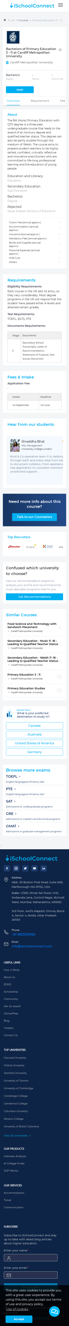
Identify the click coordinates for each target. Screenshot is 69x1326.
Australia (35, 734)
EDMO (7, 984)
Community (11, 999)
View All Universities (16, 1135)
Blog (6, 1021)
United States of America (34, 743)
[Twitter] (25, 868)
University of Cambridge (18, 1088)
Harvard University (15, 1058)
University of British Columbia (21, 1126)
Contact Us (11, 1035)
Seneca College (13, 1119)
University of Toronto (16, 1080)
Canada (34, 726)
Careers (8, 1028)
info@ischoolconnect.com (32, 946)
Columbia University (16, 1111)
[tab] (13, 100)
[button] (54, 1311)
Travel (7, 1200)
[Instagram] (16, 868)
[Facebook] (7, 868)
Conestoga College (16, 1096)
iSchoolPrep (11, 1013)
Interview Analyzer (15, 1156)
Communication (13, 1207)
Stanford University (15, 1073)
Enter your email (16, 1268)
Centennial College (15, 1103)
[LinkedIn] (44, 868)
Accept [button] (19, 1319)
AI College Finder (14, 1163)
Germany (34, 752)
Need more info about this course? (35, 504)
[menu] (60, 5)
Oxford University (14, 1065)
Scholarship (11, 991)
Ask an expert (12, 1006)
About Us (9, 977)
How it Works (12, 970)
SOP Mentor (11, 1171)
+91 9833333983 (23, 934)
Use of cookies (17, 1309)
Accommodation (14, 1193)
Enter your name (16, 1250)
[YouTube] (34, 868)
